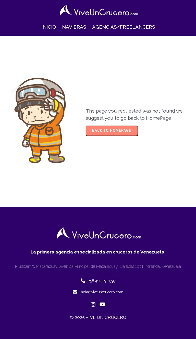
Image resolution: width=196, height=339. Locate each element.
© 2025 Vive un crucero (98, 317)
